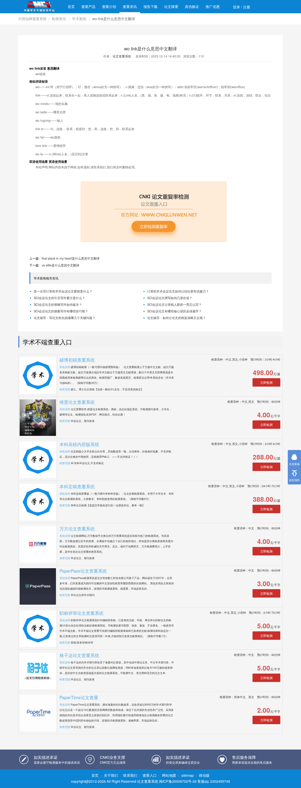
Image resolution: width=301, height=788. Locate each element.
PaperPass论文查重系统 (83, 571)
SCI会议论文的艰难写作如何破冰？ (58, 304)
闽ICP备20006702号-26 (178, 781)
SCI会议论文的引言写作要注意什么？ (59, 298)
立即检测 (266, 382)
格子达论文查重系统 (79, 655)
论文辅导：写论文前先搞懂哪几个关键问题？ (64, 317)
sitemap (187, 775)
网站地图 (169, 775)
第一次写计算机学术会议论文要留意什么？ (63, 291)
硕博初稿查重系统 (77, 360)
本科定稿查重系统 (77, 486)
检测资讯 (59, 18)
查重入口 (150, 775)
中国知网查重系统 (32, 18)
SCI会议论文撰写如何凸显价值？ (169, 298)
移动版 (204, 775)
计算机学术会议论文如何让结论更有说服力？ (178, 291)
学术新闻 (79, 18)
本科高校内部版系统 (79, 444)
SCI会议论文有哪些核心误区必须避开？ (174, 311)
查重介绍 (109, 6)
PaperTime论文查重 (78, 697)
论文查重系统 (122, 56)
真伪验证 (192, 6)
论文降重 (171, 6)
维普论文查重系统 (77, 402)
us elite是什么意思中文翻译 (60, 265)
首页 (71, 6)
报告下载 (150, 6)
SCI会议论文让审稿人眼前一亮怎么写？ (174, 304)
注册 (246, 6)
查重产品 (88, 6)
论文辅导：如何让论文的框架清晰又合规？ (176, 317)
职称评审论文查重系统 (81, 613)
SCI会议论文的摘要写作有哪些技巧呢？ (61, 311)
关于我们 (111, 775)
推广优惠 (213, 6)
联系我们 (130, 775)
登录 (236, 6)
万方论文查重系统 (77, 528)
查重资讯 (130, 6)
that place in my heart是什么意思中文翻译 (71, 258)
